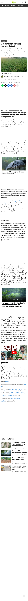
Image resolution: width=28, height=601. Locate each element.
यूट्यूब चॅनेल (3, 401)
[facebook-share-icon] (8, 86)
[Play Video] (14, 352)
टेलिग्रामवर (3, 400)
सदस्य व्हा (6, 381)
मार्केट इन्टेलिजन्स (21, 5)
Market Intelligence (15, 392)
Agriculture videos (5, 390)
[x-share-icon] (5, 86)
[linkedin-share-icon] (11, 86)
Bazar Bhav (8, 394)
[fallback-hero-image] (6, 445)
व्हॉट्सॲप (10, 400)
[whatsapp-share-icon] (2, 86)
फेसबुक (11, 398)
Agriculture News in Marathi (15, 389)
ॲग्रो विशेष (13, 5)
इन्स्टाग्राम (18, 398)
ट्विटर (15, 398)
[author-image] (2, 76)
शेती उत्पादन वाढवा (5, 5)
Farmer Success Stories (9, 395)
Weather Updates (22, 394)
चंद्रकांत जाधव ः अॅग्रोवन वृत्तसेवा (12, 76)
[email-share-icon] (14, 86)
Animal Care (15, 394)
